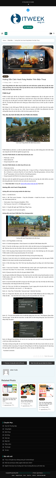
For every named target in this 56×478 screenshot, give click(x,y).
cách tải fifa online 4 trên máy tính (29, 183)
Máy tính (7, 441)
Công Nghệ (8, 429)
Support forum (19, 475)
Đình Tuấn (16, 82)
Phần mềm (5, 76)
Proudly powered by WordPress (25, 472)
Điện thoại (8, 432)
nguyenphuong (7, 405)
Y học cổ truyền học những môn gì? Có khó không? (19, 459)
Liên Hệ (34, 475)
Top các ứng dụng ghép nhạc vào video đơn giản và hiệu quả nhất (45, 404)
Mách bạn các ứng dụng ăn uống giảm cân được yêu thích (10, 399)
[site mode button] (50, 33)
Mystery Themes (46, 472)
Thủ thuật (7, 447)
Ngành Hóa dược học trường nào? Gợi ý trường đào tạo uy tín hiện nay (25, 466)
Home (13, 475)
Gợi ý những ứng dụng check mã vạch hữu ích (27, 401)
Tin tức (7, 450)
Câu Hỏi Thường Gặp (11, 426)
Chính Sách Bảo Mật (41, 475)
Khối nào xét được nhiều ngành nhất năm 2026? (18, 463)
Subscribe (29, 27)
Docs (24, 475)
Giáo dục (7, 438)
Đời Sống (7, 435)
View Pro (29, 475)
